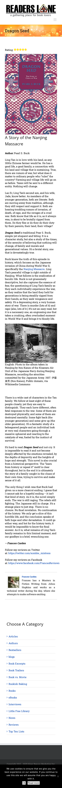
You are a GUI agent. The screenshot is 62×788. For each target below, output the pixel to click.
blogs (12, 656)
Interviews (15, 704)
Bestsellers (15, 650)
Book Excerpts (17, 663)
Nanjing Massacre (34, 269)
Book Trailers (16, 670)
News (12, 717)
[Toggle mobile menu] (55, 19)
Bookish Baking (18, 684)
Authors (13, 643)
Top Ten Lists (16, 731)
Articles (13, 636)
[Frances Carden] (13, 577)
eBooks (13, 697)
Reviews (14, 724)
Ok (23, 783)
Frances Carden (29, 576)
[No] (58, 776)
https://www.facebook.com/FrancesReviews (33, 563)
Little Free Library (19, 711)
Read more (34, 783)
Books (12, 690)
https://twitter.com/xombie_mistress (29, 553)
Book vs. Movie (17, 677)
